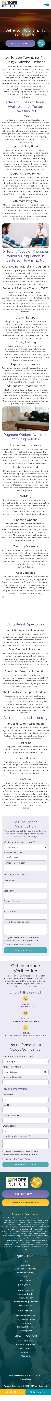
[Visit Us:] (25, 1027)
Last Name (9, 891)
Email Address (11, 911)
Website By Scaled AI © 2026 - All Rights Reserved (25, 1386)
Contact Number (12, 901)
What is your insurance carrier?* (19, 842)
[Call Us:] (25, 998)
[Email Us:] (25, 1013)
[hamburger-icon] (46, 4)
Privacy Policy (25, 944)
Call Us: (25, 1004)
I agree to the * (19, 944)
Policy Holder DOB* (13, 852)
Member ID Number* (14, 863)
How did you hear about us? (17, 922)
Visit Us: (25, 1033)
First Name (9, 880)
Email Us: (25, 1018)
